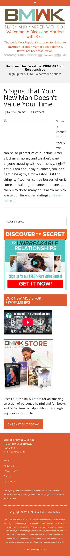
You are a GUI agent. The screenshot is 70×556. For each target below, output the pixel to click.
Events (7, 476)
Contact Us (10, 481)
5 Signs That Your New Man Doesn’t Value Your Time (30, 97)
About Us (9, 465)
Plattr (44, 549)
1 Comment (37, 111)
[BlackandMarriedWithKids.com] (35, 25)
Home (7, 460)
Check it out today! (23, 424)
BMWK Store (10, 471)
